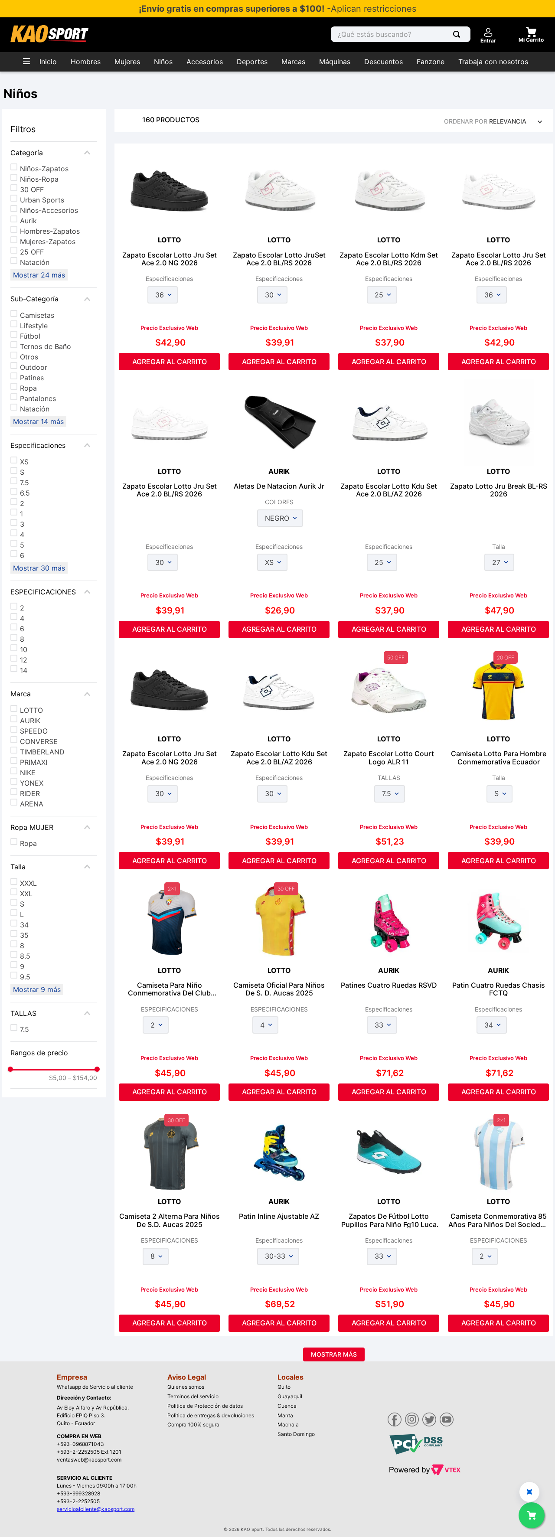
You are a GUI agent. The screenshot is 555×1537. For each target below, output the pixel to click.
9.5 (25, 976)
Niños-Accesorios (49, 210)
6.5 (25, 493)
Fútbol (30, 336)
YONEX (31, 783)
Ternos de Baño (45, 346)
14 (23, 670)
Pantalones (38, 398)
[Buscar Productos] (458, 34)
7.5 (24, 482)
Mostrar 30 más (39, 568)
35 (24, 935)
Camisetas (37, 315)
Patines (32, 377)
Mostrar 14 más (38, 421)
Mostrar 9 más (37, 989)
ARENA (31, 804)
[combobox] (400, 34)
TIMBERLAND (42, 751)
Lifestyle (34, 325)
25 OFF (32, 252)
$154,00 (82, 1077)
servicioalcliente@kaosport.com (95, 1509)
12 (23, 660)
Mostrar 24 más (39, 275)
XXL (26, 893)
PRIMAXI (33, 762)
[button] (53, 153)
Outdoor (33, 367)
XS (24, 461)
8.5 (25, 956)
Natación (34, 262)
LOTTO (31, 710)
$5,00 (57, 1077)
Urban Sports (42, 200)
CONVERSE (39, 741)
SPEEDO (34, 731)
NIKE (28, 772)
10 (23, 649)
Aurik (28, 220)
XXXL (28, 883)
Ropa (28, 388)
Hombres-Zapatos (50, 231)
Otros (29, 356)
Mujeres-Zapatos (47, 241)
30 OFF (32, 189)
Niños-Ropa (39, 179)
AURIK (30, 720)
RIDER (30, 793)
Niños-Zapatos (44, 168)
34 (24, 924)
